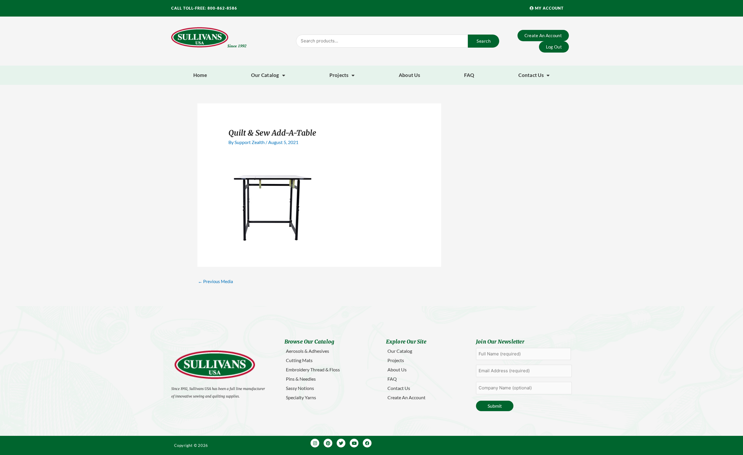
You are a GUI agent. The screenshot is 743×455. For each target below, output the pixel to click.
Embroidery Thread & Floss (313, 369)
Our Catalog (265, 75)
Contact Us (531, 75)
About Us (409, 75)
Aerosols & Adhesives (307, 351)
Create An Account (406, 397)
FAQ (469, 75)
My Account (549, 8)
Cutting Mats (299, 360)
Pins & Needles (301, 379)
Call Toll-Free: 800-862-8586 (204, 8)
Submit (495, 406)
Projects (339, 75)
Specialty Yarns (301, 397)
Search (483, 41)
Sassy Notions (300, 388)
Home (200, 75)
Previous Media (215, 281)
